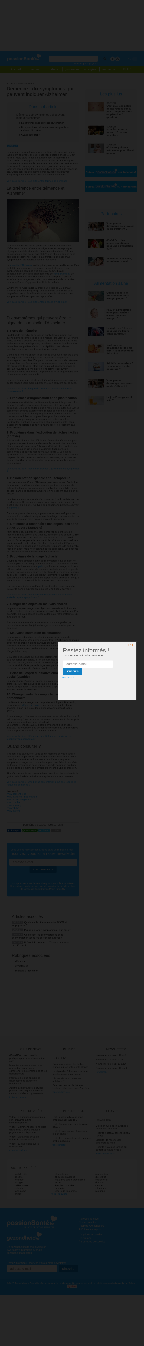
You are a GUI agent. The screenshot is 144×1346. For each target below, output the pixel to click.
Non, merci (67, 677)
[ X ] (130, 644)
